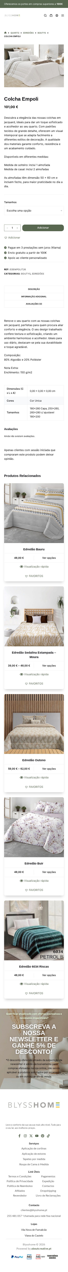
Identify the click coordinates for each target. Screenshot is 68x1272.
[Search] (45, 15)
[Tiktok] (48, 1135)
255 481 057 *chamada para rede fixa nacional (34, 1216)
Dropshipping (48, 1191)
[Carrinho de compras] (51, 15)
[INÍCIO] (5, 33)
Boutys (26, 273)
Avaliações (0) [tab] (34, 304)
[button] (12, 237)
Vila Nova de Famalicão (34, 1229)
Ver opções (49, 557)
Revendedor (20, 1195)
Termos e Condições (19, 1176)
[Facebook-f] (19, 1135)
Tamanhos (10, 202)
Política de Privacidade (20, 1181)
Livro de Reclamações (48, 1195)
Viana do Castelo (34, 1235)
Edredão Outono (34, 760)
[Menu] (62, 15)
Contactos (48, 1186)
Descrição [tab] (34, 289)
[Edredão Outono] (34, 724)
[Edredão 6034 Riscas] (34, 930)
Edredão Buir (34, 863)
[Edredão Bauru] (34, 513)
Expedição (48, 1181)
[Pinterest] (42, 1135)
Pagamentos (48, 1176)
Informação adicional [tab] (34, 296)
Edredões (38, 273)
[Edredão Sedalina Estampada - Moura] (34, 616)
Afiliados (20, 1191)
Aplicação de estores (34, 1154)
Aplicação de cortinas (33, 1148)
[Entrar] (57, 15)
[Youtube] (36, 1135)
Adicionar (43, 227)
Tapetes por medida (34, 1159)
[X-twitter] (31, 1135)
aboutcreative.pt (41, 1248)
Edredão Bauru (34, 549)
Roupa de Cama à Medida (34, 1164)
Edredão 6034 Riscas (34, 966)
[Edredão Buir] (34, 827)
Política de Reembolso (20, 1186)
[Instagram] (25, 1135)
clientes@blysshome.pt (34, 1210)
